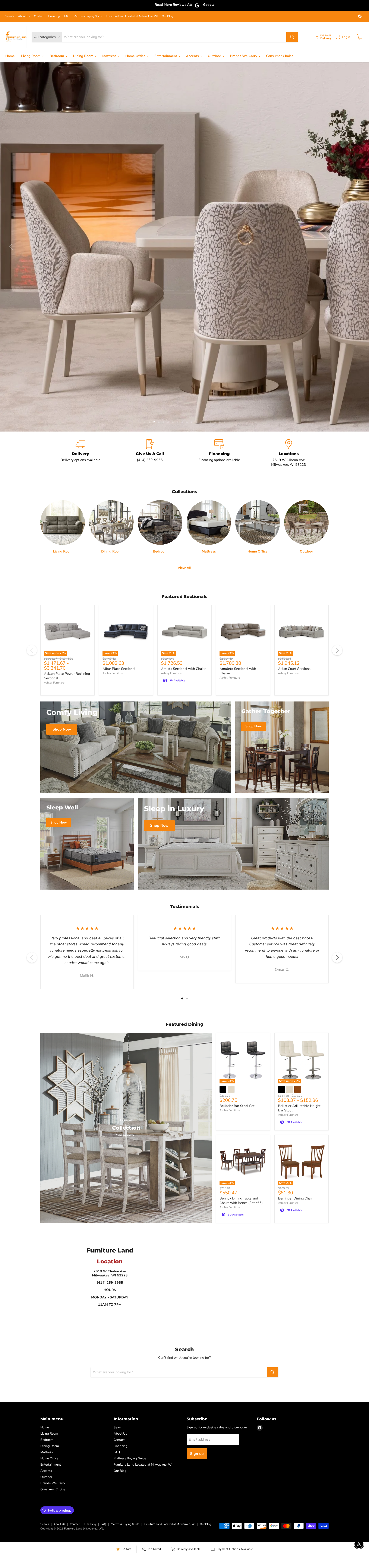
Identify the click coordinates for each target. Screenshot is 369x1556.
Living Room (31, 56)
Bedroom (57, 56)
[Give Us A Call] (149, 219)
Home (10, 56)
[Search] (292, 37)
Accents (193, 56)
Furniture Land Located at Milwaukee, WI (132, 16)
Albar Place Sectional (118, 434)
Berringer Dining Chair (295, 964)
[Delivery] (80, 219)
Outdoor (215, 56)
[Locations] (288, 219)
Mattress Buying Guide (88, 16)
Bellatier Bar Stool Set (237, 871)
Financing (54, 16)
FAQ (66, 16)
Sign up (197, 1219)
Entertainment (166, 56)
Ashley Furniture (54, 448)
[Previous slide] (11, 129)
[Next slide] (357, 129)
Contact (39, 16)
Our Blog (167, 16)
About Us (24, 16)
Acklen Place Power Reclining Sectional (67, 441)
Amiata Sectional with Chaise (183, 434)
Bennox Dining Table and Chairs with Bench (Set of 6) (241, 966)
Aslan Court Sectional (295, 434)
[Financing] (219, 219)
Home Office (135, 56)
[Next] (337, 416)
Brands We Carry (244, 56)
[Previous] (32, 416)
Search (9, 16)
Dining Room (83, 56)
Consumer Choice (279, 56)
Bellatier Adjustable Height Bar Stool (299, 874)
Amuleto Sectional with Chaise (238, 436)
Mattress (109, 56)
